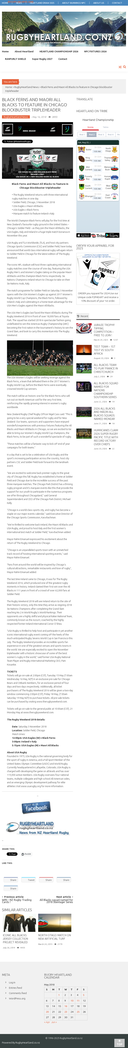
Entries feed (15, 987)
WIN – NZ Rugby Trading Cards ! (17, 901)
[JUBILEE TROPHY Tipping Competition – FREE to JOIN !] (84, 328)
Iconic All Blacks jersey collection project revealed (15, 939)
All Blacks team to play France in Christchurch (106, 368)
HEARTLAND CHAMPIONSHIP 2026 (59, 51)
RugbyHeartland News (26, 87)
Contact (62, 59)
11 (78, 1000)
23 (65, 1011)
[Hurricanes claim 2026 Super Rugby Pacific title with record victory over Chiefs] (84, 433)
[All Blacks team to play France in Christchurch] (84, 368)
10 (72, 1000)
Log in (12, 982)
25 (78, 1011)
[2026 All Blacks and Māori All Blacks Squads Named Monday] (84, 411)
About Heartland (24, 51)
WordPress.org (17, 998)
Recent (84, 316)
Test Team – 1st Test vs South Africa (104, 350)
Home (5, 51)
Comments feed (18, 993)
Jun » (54, 1022)
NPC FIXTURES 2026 (95, 51)
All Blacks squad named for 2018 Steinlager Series (56, 901)
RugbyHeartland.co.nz (28, 1042)
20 (47, 1011)
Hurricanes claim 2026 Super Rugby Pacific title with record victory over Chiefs (106, 437)
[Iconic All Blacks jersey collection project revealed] (19, 923)
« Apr (47, 1022)
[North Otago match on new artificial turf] (54, 923)
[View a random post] (120, 67)
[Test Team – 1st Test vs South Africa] (84, 349)
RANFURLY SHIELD (15, 59)
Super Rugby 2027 (42, 59)
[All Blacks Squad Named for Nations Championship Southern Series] (84, 386)
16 (65, 1006)
